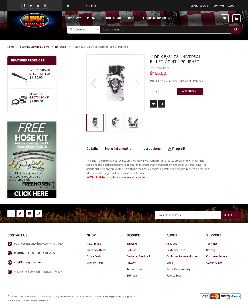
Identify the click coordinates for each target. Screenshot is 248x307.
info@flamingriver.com (27, 262)
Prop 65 (178, 149)
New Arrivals (94, 243)
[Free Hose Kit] (31, 159)
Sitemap (132, 275)
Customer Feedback (139, 256)
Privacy (131, 262)
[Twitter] (31, 6)
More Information (119, 149)
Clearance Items (96, 250)
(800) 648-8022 (46, 253)
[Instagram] (45, 6)
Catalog (211, 250)
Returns (131, 250)
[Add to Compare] (161, 104)
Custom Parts (95, 262)
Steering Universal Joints (35, 46)
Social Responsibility (178, 269)
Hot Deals (60, 46)
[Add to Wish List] (153, 104)
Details (92, 149)
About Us (171, 243)
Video (169, 262)
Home (10, 46)
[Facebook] (24, 6)
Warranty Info (214, 262)
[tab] (92, 148)
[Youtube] (38, 6)
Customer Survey (216, 256)
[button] (93, 83)
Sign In (92, 5)
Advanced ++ (75, 35)
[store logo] (34, 20)
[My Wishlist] (225, 18)
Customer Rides (175, 250)
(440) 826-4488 (24, 253)
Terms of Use (134, 269)
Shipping (132, 243)
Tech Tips (211, 243)
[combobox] (165, 29)
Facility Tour (173, 275)
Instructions (151, 149)
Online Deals (94, 256)
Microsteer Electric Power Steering (39, 97)
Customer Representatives (182, 256)
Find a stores (77, 5)
